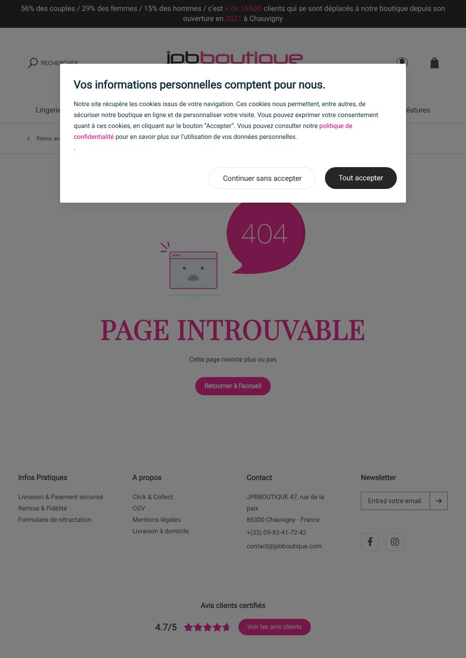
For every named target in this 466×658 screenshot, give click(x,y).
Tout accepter (361, 177)
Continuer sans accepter (262, 178)
